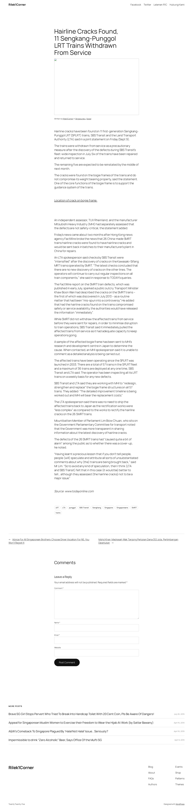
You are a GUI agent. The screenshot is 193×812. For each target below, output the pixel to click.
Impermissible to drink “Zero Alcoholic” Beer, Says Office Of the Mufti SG (55, 740)
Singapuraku (80, 118)
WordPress (180, 804)
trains (58, 512)
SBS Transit (84, 507)
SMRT (134, 507)
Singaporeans (122, 507)
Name (57, 622)
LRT (57, 507)
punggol (72, 507)
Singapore (109, 507)
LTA (63, 507)
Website (57, 647)
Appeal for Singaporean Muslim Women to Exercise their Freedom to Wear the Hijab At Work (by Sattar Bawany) (81, 722)
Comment (59, 588)
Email (57, 635)
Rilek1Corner (17, 5)
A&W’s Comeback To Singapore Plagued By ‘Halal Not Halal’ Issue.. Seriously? (58, 731)
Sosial (88, 118)
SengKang (96, 507)
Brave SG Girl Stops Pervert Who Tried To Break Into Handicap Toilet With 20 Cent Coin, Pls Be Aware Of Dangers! (81, 714)
